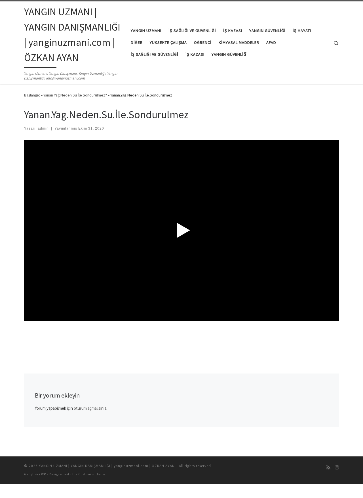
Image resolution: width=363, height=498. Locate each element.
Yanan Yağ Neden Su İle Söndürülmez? (75, 95)
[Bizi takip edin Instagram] (337, 467)
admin (43, 128)
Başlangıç (32, 95)
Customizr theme (91, 474)
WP (43, 474)
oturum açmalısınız (90, 408)
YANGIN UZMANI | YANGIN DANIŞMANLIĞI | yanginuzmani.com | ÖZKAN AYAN (107, 465)
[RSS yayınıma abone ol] (328, 467)
